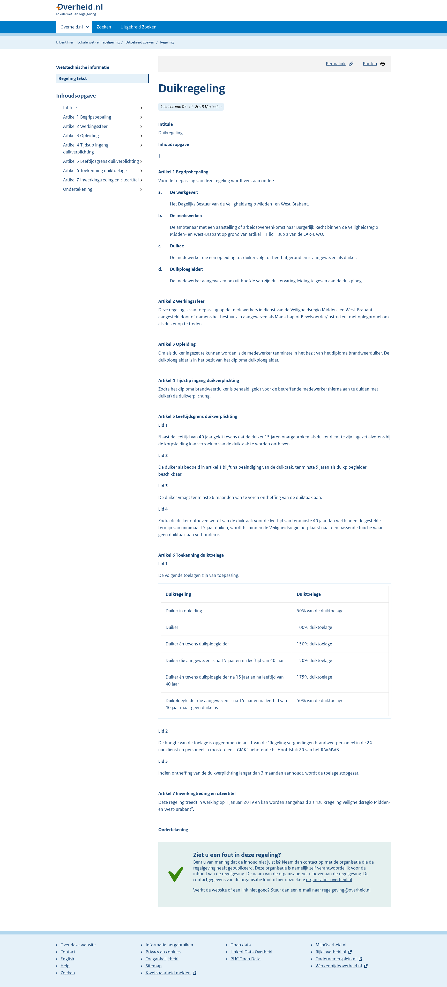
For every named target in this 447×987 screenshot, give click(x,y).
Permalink (336, 64)
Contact (68, 952)
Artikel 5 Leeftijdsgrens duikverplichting (101, 161)
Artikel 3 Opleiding (81, 135)
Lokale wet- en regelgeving (98, 42)
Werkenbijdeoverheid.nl (339, 966)
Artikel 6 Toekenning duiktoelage (95, 170)
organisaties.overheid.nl (329, 879)
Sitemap (154, 966)
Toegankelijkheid (162, 959)
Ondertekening (77, 189)
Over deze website (78, 945)
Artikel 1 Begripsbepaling (87, 117)
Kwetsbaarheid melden (168, 973)
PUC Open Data (245, 959)
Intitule (70, 108)
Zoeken (104, 27)
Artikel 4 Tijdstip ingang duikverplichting (85, 148)
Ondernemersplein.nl (336, 959)
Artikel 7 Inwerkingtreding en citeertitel (101, 180)
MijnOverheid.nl (331, 945)
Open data (240, 945)
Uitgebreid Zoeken (139, 27)
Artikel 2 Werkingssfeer (85, 126)
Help (65, 966)
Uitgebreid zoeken (139, 42)
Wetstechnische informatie (82, 67)
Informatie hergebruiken (169, 945)
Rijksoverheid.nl (331, 952)
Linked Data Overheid (251, 952)
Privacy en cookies (163, 952)
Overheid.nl (72, 28)
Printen (370, 64)
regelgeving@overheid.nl (346, 890)
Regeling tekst (72, 78)
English (67, 959)
